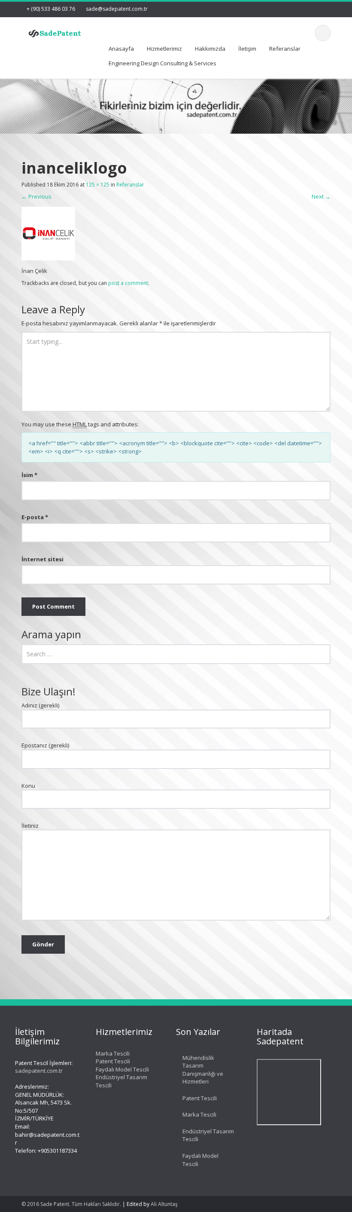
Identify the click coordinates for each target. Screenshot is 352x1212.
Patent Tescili (113, 1061)
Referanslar (284, 48)
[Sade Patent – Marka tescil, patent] (55, 32)
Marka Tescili (113, 1053)
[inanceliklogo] (48, 233)
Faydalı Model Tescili (122, 1069)
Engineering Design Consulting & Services (162, 63)
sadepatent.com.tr (39, 1070)
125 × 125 (97, 184)
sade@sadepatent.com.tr (117, 8)
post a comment (128, 283)
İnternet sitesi (42, 559)
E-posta (34, 517)
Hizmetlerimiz (164, 48)
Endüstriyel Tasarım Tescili (208, 1135)
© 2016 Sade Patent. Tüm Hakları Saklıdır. (71, 1204)
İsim (29, 475)
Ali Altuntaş (164, 1204)
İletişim (247, 48)
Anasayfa (121, 48)
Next (321, 196)
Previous (36, 196)
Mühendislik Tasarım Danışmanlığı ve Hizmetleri (202, 1070)
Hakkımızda (210, 48)
